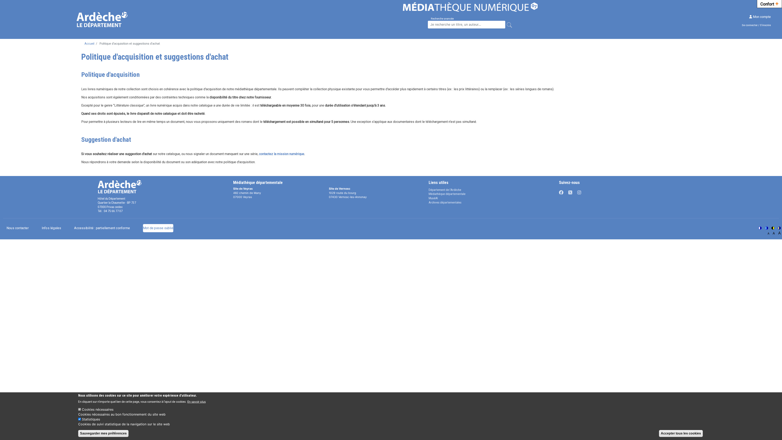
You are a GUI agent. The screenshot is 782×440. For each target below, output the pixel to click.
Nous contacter (18, 228)
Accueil (89, 43)
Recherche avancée (442, 18)
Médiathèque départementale (447, 194)
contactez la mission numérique (281, 154)
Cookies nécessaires (97, 409)
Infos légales (51, 228)
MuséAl (433, 198)
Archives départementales (445, 202)
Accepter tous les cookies (681, 433)
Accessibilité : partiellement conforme (102, 228)
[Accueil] (102, 19)
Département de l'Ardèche (445, 189)
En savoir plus (196, 401)
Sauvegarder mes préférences (103, 433)
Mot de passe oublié (158, 228)
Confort (769, 4)
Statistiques (91, 419)
